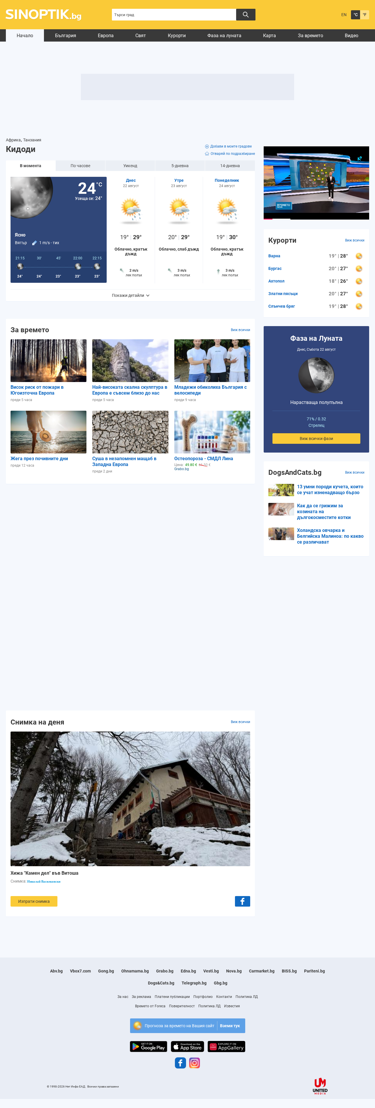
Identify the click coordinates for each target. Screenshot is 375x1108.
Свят (140, 35)
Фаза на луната (224, 35)
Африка (13, 140)
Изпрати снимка (34, 901)
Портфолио (203, 997)
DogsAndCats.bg (295, 472)
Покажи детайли (128, 295)
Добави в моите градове (231, 146)
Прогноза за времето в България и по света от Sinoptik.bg (46, 15)
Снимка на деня (37, 722)
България (65, 35)
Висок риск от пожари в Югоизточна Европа (37, 390)
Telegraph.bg (194, 983)
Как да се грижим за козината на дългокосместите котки (324, 511)
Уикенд (130, 165)
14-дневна (230, 165)
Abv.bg (56, 971)
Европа (106, 35)
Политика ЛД (247, 997)
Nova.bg (234, 971)
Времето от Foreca (150, 1006)
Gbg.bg (220, 983)
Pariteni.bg (314, 971)
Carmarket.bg (262, 971)
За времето (310, 35)
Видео (351, 35)
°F (365, 14)
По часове (80, 165)
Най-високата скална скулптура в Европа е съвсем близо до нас (129, 390)
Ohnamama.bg (135, 971)
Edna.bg (188, 971)
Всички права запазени (103, 1086)
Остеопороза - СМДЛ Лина (203, 458)
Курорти (177, 35)
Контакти (224, 997)
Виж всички (240, 330)
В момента (30, 165)
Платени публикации (172, 997)
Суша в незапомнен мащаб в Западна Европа (124, 461)
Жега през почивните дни (39, 458)
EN (344, 14)
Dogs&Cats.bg (161, 983)
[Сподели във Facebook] (242, 901)
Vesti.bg (211, 971)
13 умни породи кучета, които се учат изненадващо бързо (330, 489)
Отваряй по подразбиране (233, 154)
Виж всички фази (316, 438)
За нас (122, 997)
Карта (269, 35)
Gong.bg (106, 971)
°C (356, 14)
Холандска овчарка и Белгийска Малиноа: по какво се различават (330, 536)
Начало (25, 35)
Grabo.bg (164, 971)
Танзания (32, 140)
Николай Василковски (43, 881)
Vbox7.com (80, 971)
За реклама (141, 997)
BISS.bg (289, 971)
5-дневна (180, 165)
